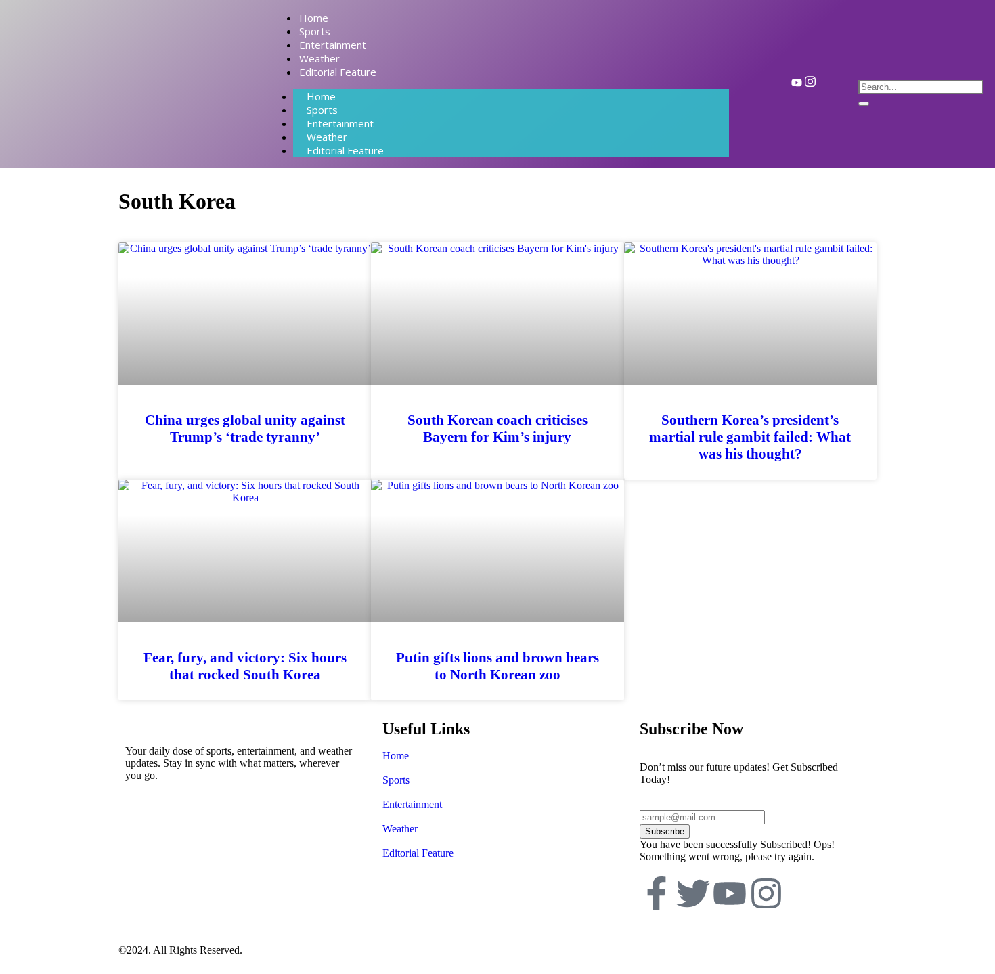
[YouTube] (796, 84)
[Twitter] (693, 893)
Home (395, 755)
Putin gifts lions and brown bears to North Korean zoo (497, 666)
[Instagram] (810, 84)
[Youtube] (730, 893)
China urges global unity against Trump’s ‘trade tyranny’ (245, 428)
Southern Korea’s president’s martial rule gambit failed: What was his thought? (750, 437)
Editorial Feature (345, 150)
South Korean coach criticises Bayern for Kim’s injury (497, 428)
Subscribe (664, 831)
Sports (396, 780)
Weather (400, 828)
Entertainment (412, 804)
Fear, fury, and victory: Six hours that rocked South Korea (245, 666)
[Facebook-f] (656, 893)
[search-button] (863, 104)
